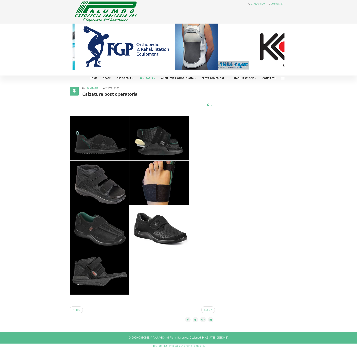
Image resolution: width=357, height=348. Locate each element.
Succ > (208, 309)
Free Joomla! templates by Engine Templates (178, 345)
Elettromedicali (214, 78)
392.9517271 (277, 3)
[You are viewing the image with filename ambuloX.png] (99, 227)
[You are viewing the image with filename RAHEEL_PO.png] (159, 138)
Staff (107, 78)
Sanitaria (146, 78)
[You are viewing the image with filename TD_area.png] (99, 183)
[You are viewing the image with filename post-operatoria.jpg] (159, 227)
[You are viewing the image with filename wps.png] (99, 272)
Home (93, 78)
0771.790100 (258, 3)
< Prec (76, 309)
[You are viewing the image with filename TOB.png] (159, 183)
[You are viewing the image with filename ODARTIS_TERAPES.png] (99, 138)
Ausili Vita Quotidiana (177, 78)
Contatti (269, 78)
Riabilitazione (244, 78)
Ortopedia (123, 78)
